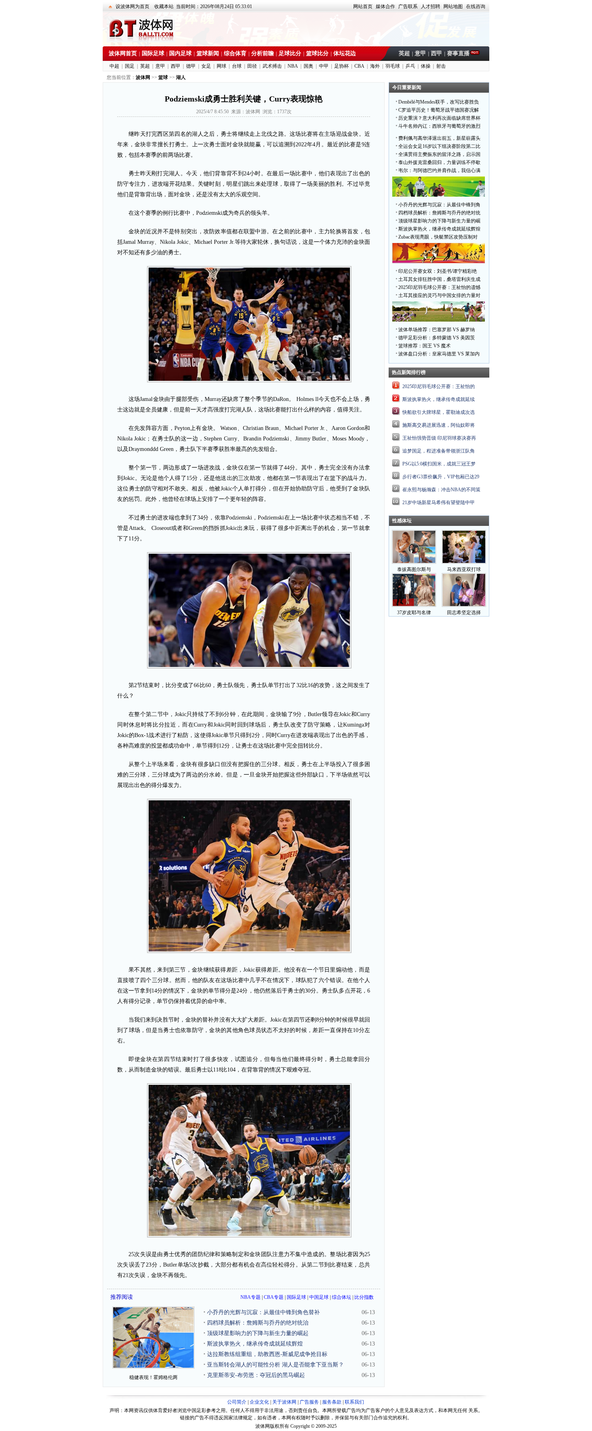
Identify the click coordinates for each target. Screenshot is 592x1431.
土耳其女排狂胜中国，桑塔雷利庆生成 (439, 279)
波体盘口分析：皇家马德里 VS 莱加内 (439, 354)
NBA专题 (250, 1297)
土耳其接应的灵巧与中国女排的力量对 (439, 295)
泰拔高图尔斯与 (414, 569)
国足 (130, 66)
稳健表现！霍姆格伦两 (153, 1377)
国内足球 (180, 53)
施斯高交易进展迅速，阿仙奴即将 (438, 425)
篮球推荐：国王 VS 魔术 (424, 346)
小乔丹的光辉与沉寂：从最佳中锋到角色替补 (263, 1312)
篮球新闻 (208, 53)
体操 (426, 66)
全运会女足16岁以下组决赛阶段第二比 (439, 146)
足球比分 (290, 53)
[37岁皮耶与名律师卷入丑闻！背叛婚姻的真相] (414, 605)
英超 (404, 53)
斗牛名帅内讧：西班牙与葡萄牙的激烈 (439, 126)
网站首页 (363, 6)
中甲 (324, 66)
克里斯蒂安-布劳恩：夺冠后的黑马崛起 (256, 1375)
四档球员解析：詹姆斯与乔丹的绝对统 (439, 213)
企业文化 (259, 1402)
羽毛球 (392, 66)
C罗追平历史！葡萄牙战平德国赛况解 (438, 110)
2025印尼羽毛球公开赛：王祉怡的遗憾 (439, 287)
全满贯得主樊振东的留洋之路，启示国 (439, 154)
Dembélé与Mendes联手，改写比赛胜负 (438, 102)
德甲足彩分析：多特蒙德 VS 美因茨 (436, 338)
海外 (375, 66)
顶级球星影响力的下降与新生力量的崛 (439, 221)
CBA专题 (274, 1297)
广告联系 (408, 6)
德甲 (191, 66)
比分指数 (364, 1297)
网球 (221, 66)
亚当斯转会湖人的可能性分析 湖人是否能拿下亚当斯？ (275, 1365)
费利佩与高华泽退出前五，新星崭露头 (439, 138)
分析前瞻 (262, 53)
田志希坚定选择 (464, 612)
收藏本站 (164, 6)
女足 (206, 66)
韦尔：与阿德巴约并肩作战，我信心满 (439, 170)
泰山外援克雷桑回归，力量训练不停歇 (439, 162)
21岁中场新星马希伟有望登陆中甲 (438, 502)
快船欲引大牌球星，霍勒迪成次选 (438, 412)
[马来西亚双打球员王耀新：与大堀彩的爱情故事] (464, 562)
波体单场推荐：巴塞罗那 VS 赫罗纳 (436, 329)
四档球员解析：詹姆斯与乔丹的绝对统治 (257, 1323)
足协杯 (341, 66)
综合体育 (235, 53)
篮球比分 (317, 53)
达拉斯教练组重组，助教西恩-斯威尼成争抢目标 (267, 1354)
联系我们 (354, 1402)
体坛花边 (344, 53)
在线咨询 (475, 6)
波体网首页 (123, 53)
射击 (441, 66)
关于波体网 (284, 1402)
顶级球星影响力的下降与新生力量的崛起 (257, 1333)
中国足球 (319, 1297)
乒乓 (410, 66)
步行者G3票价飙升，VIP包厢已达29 (440, 477)
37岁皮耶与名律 (414, 612)
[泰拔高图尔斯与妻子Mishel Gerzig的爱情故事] (414, 562)
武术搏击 (272, 66)
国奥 (308, 66)
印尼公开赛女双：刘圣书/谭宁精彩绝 (437, 271)
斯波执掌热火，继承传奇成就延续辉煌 (255, 1344)
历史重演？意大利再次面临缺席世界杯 (439, 118)
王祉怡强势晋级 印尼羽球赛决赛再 (439, 438)
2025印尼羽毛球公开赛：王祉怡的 (438, 386)
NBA (293, 66)
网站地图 (453, 6)
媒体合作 (385, 6)
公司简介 (236, 1402)
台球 (237, 66)
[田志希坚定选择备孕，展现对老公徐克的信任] (464, 605)
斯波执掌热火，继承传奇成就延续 (438, 399)
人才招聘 (430, 6)
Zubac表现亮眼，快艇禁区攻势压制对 (438, 237)
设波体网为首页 (132, 6)
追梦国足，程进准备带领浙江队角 (438, 451)
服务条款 (332, 1402)
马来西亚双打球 (464, 569)
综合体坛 (341, 1297)
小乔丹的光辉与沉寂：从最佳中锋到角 (439, 205)
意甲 (420, 53)
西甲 (436, 53)
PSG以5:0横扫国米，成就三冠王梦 (439, 464)
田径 (252, 66)
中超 (114, 66)
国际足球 (153, 53)
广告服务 (309, 1402)
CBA (359, 66)
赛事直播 (458, 53)
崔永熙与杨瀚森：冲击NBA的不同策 (441, 489)
